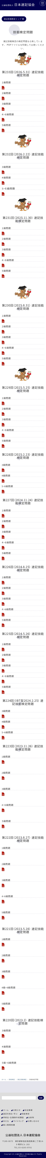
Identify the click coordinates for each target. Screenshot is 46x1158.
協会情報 (28, 1110)
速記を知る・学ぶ (10, 1113)
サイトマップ (18, 1121)
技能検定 (12, 1079)
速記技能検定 (22, 1079)
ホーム (4, 1079)
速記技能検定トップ (13, 19)
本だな (6, 1121)
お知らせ (16, 1110)
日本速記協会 (18, 4)
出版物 (31, 1117)
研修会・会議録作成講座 (13, 1117)
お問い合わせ (33, 1121)
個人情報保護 (9, 1125)
